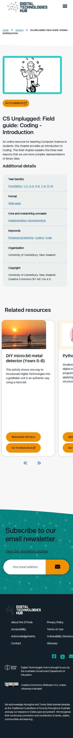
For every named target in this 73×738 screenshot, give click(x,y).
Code (48, 237)
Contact (16, 643)
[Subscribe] (57, 567)
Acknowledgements (23, 636)
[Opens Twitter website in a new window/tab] (62, 657)
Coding (39, 237)
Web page (14, 203)
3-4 (31, 186)
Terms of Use (55, 629)
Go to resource (22, 447)
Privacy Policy (55, 622)
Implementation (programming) (27, 220)
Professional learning (20, 237)
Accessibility (18, 629)
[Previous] (25, 463)
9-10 (50, 186)
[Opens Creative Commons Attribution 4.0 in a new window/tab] (11, 687)
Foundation (15, 186)
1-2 (26, 186)
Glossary (52, 643)
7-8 (43, 186)
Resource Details (23, 437)
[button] (65, 6)
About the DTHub (22, 622)
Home (6, 30)
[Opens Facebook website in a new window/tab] (54, 657)
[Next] (39, 463)
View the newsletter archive (26, 551)
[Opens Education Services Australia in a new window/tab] (11, 672)
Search (19, 30)
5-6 (37, 186)
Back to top (64, 730)
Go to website (14, 103)
